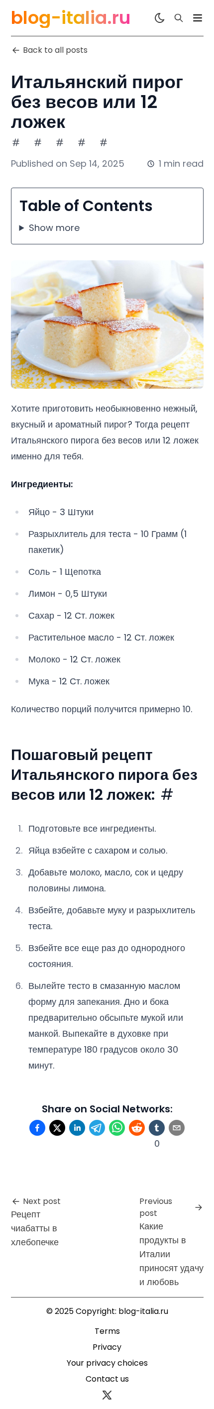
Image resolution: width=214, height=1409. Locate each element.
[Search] (179, 18)
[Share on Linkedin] (77, 1128)
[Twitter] (107, 1395)
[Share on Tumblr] (157, 1128)
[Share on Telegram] (97, 1128)
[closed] (198, 18)
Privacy (107, 1347)
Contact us (107, 1379)
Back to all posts (55, 50)
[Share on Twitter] (57, 1128)
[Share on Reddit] (137, 1128)
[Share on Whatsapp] (117, 1128)
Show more (54, 227)
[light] (160, 18)
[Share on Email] (177, 1128)
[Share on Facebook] (37, 1128)
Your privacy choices (107, 1363)
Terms (107, 1331)
